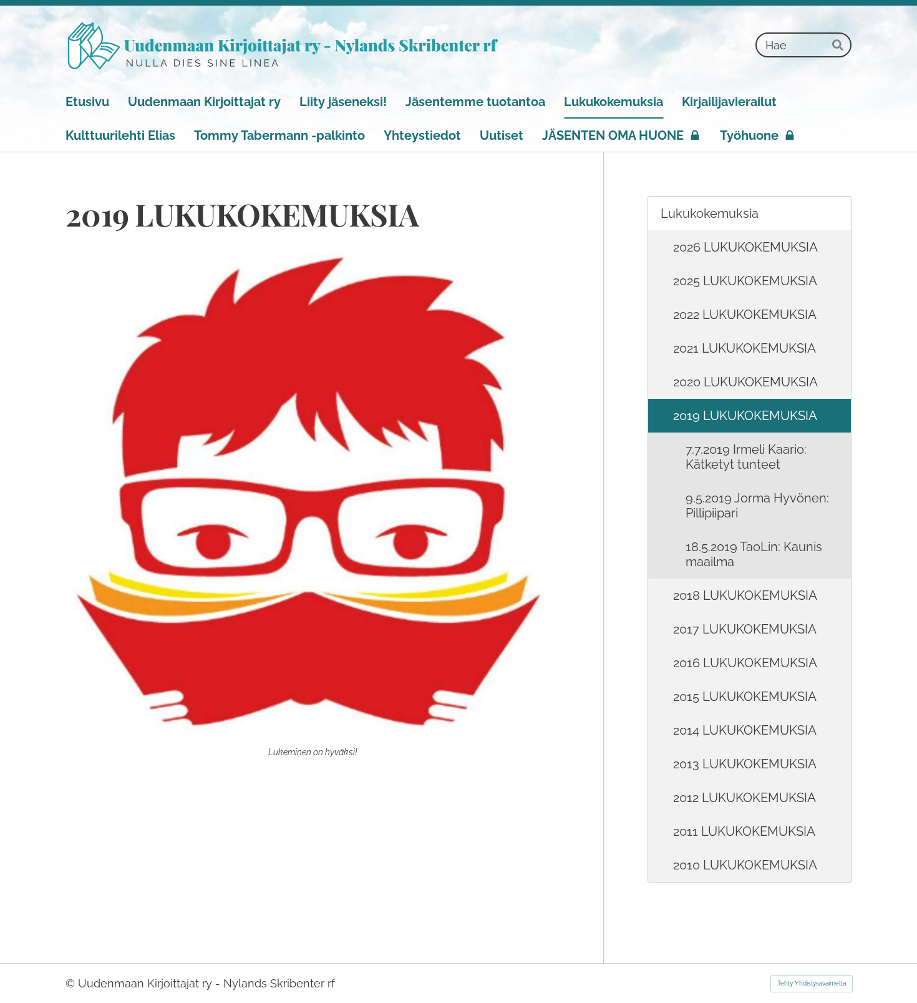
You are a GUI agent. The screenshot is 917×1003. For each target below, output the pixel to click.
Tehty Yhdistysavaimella (811, 983)
